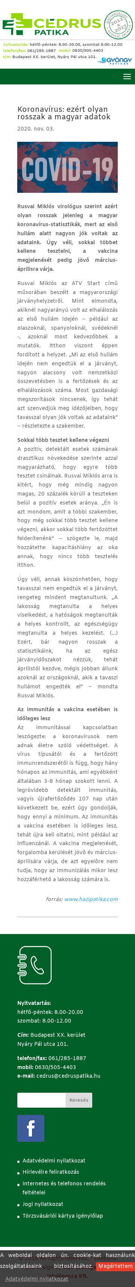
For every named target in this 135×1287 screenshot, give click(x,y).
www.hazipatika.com (91, 899)
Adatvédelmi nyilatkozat (36, 1279)
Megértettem (115, 1266)
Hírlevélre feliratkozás (50, 1172)
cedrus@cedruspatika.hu (68, 1076)
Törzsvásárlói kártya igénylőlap (62, 1216)
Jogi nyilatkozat (42, 1204)
